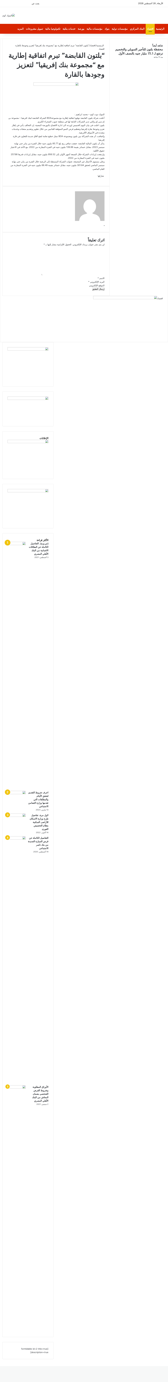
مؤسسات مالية (94, 28)
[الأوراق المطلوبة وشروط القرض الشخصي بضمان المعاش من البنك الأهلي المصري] (17, 1087)
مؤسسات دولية (120, 28)
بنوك (107, 28)
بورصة (81, 28)
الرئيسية (160, 28)
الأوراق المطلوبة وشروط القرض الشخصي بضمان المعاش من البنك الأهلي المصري (40, 1093)
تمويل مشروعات (34, 28)
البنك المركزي (137, 28)
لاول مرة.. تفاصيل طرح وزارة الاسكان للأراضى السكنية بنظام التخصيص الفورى (39, 822)
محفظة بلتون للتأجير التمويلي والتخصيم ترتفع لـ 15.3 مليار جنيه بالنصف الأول (139, 51)
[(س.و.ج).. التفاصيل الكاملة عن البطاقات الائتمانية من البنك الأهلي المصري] (17, 544)
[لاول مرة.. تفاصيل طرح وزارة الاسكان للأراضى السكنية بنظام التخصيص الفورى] (17, 816)
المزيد (20, 28)
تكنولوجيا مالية (52, 28)
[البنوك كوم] (8, 15)
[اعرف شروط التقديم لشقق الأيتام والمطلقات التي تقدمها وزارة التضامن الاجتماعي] (17, 793)
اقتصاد (150, 28)
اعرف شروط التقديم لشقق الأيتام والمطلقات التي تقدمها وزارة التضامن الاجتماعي (38, 799)
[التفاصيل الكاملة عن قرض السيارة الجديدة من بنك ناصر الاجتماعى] (17, 838)
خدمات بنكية (69, 28)
